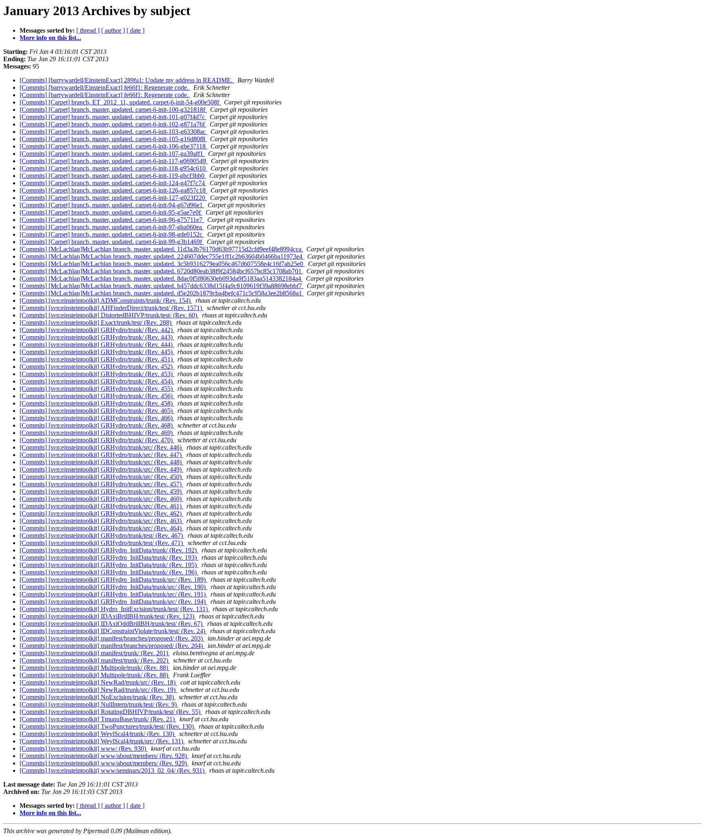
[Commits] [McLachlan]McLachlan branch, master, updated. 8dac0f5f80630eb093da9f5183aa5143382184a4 (161, 278)
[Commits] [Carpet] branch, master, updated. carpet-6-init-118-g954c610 (113, 168)
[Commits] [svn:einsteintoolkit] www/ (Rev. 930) (84, 748)
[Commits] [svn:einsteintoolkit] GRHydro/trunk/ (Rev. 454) (97, 381)
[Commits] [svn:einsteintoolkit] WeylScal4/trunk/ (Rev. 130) (98, 733)
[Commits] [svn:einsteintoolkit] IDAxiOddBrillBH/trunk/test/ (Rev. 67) (112, 623)
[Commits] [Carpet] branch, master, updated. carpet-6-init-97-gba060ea (112, 227)
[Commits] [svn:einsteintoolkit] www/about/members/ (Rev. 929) (104, 763)
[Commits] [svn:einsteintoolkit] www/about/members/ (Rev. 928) (104, 755)
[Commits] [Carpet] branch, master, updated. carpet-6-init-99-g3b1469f (112, 241)
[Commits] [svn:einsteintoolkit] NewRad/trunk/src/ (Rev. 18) (98, 682)
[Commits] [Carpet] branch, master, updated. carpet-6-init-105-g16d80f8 (113, 138)
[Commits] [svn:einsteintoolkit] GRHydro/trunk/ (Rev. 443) (97, 337)
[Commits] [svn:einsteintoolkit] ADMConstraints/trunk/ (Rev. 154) (106, 300)
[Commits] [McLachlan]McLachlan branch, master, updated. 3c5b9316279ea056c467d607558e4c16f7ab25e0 (162, 263)
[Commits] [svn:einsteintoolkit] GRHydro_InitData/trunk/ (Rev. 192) (109, 550)
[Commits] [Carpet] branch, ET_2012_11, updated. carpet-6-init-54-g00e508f (120, 102)
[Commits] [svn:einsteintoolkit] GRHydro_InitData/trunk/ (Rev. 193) (109, 557)
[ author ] (113, 30)
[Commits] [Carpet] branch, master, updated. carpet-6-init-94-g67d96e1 (112, 205)
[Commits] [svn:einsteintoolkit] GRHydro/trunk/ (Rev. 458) (97, 403)
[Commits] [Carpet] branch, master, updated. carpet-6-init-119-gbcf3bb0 (113, 175)
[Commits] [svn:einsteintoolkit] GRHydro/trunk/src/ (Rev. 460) (101, 498)
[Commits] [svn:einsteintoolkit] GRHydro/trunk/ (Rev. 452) (97, 366)
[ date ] (135, 30)
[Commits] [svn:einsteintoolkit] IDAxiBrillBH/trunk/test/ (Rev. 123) (108, 616)
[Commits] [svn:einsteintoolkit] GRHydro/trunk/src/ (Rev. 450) (101, 476)
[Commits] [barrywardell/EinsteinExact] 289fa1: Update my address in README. (127, 80)
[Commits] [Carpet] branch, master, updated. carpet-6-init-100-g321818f (113, 109)
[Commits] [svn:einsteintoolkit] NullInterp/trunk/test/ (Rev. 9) (99, 704)
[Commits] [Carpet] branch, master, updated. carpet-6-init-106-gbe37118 (113, 146)
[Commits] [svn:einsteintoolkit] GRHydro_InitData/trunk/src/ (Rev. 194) (113, 601)
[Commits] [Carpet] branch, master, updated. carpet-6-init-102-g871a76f (113, 124)
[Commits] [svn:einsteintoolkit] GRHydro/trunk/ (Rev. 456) (97, 395)
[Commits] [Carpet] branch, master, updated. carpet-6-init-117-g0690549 (114, 160)
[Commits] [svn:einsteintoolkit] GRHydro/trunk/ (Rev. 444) (97, 344)
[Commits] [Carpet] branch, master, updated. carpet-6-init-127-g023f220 (113, 197)
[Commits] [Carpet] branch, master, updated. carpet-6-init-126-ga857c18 (113, 190)
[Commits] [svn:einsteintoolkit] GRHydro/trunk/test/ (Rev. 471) (102, 542)
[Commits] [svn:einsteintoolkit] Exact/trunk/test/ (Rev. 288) (96, 322)
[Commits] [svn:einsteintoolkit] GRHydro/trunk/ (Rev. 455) (97, 388)
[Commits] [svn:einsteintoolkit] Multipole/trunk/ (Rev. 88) (95, 667)
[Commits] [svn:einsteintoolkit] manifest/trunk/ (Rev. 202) (95, 660)
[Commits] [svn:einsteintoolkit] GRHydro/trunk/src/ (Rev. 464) (101, 528)
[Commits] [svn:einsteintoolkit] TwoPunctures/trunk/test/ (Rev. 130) (107, 726)
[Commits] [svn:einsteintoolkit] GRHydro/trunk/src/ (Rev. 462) (101, 513)
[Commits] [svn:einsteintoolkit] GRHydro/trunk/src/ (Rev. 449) (101, 469)
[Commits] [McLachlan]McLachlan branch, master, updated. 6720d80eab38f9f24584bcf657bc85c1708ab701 (161, 271)
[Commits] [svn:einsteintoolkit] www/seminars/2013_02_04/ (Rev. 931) (113, 770)
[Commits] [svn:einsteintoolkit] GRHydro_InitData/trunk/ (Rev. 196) (109, 572)
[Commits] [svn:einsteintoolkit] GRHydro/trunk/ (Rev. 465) (97, 410)
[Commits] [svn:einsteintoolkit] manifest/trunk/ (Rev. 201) (95, 653)
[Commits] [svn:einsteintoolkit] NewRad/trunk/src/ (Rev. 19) (98, 689)
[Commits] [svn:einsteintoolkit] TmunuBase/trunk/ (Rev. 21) (98, 719)
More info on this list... (50, 37)
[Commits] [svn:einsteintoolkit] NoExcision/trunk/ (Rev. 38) (97, 697)
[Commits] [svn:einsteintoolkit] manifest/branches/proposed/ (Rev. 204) (112, 645)
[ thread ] (88, 30)
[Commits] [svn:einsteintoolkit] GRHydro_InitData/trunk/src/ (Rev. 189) (113, 579)
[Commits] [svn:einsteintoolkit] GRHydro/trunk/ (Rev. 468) (97, 425)
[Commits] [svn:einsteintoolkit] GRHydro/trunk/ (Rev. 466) (97, 418)
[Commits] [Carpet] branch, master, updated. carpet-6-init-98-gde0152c (112, 234)
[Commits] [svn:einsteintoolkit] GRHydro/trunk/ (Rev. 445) (97, 351)
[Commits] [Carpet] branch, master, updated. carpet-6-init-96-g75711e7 (112, 219)
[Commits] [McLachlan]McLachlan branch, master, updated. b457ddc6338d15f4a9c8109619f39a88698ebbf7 (162, 285)
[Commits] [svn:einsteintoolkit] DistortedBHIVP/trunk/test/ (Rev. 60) (109, 315)
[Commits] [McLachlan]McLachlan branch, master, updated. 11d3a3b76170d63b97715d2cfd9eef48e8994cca (161, 249)
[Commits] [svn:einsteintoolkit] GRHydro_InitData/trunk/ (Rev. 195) (109, 564)
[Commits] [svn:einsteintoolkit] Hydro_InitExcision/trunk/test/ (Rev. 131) (114, 608)
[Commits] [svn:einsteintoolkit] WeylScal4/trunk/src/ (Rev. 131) (102, 741)
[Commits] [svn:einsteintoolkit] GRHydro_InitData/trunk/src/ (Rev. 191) (113, 594)
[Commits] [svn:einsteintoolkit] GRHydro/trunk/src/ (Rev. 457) (101, 484)
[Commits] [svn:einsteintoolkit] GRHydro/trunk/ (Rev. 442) (97, 329)
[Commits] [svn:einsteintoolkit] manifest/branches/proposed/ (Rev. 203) (112, 638)
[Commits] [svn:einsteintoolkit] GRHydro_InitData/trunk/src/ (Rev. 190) (113, 586)
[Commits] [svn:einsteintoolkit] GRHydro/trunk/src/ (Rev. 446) (101, 447)
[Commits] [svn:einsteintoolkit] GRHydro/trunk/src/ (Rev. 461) (101, 506)
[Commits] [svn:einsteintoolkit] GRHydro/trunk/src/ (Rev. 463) (101, 520)
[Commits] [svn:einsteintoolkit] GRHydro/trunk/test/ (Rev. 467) (102, 535)
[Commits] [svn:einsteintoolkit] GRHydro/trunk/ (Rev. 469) (97, 432)
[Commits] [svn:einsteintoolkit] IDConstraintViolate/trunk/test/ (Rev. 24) (113, 630)
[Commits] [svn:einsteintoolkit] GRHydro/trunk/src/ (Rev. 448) (101, 462)
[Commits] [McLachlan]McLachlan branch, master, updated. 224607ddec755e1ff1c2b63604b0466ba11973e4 (162, 256)
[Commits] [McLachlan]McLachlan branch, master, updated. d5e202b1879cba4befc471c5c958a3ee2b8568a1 (162, 293)
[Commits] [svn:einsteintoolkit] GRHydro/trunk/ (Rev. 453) (97, 373)
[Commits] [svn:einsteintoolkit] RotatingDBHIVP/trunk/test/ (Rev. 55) (111, 711)
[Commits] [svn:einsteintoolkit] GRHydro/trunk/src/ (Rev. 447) (101, 454)
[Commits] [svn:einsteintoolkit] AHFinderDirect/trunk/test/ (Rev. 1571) (112, 307)
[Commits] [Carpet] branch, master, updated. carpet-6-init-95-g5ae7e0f (111, 212)
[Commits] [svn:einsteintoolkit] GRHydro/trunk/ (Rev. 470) (97, 440)
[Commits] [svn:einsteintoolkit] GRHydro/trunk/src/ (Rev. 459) (101, 491)
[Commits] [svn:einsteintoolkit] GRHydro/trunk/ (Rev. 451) (97, 359)
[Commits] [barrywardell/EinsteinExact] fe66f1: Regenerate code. (105, 87)
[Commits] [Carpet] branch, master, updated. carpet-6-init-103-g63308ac (113, 131)
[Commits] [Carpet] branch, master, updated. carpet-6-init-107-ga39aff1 (112, 153)
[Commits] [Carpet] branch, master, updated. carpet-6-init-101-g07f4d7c (113, 116)
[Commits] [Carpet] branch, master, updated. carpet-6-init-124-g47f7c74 (113, 183)
